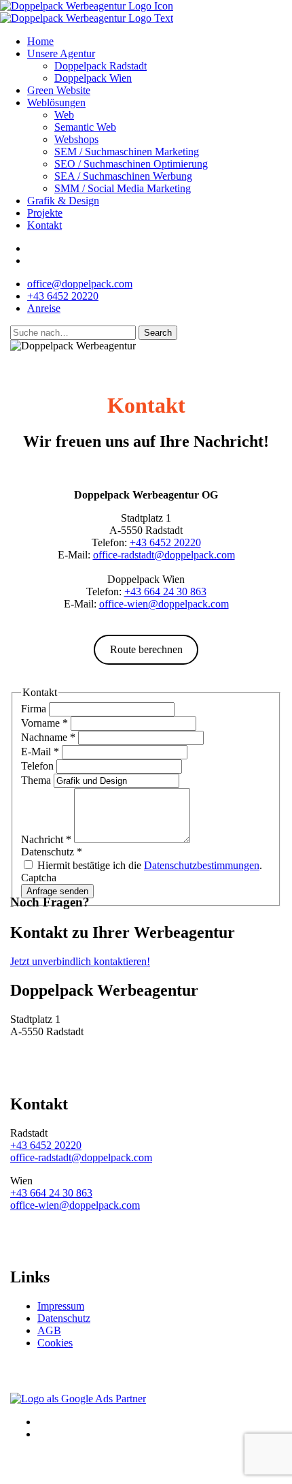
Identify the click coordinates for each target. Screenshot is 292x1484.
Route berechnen (146, 649)
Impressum (60, 1306)
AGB (49, 1330)
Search (158, 333)
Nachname (48, 737)
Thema (37, 780)
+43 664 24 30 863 (165, 591)
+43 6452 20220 (165, 542)
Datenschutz (63, 1318)
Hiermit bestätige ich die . (148, 865)
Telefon (38, 766)
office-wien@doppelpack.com (164, 604)
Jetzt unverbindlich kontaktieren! (80, 961)
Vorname (44, 723)
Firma (35, 708)
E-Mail (40, 751)
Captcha (38, 877)
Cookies (55, 1342)
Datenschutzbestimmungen (201, 865)
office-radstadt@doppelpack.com (164, 555)
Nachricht (46, 839)
